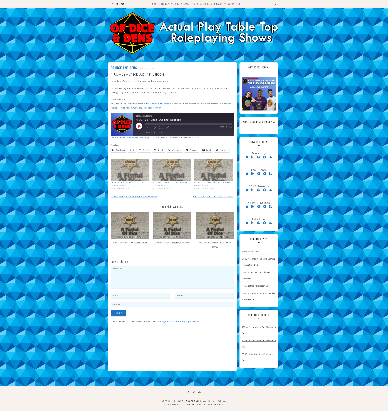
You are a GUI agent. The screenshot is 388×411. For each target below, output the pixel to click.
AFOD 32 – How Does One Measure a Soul (130, 242)
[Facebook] (188, 392)
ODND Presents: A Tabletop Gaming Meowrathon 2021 (258, 262)
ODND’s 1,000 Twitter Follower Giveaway (256, 275)
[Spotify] (259, 157)
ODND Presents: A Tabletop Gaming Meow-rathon (258, 296)
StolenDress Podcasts (210, 3)
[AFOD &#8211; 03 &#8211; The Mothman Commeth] (213, 170)
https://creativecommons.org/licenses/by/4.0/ (136, 107)
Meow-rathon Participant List (255, 286)
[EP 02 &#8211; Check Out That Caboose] (130, 170)
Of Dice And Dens (124, 67)
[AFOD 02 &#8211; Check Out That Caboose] (171, 170)
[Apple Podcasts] (248, 157)
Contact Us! (235, 3)
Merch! (175, 3)
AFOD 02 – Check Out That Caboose (169, 182)
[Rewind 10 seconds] (156, 127)
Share (162, 132)
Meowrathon (188, 3)
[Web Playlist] (265, 157)
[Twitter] (193, 392)
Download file (118, 137)
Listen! (163, 3)
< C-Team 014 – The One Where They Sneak (134, 196)
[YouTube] (199, 392)
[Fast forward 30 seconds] (169, 127)
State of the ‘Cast (250, 251)
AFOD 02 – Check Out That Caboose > (213, 196)
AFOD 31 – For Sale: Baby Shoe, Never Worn (172, 242)
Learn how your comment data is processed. (176, 321)
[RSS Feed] (270, 157)
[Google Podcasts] (253, 157)
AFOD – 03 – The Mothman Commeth (212, 182)
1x (162, 127)
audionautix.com (159, 103)
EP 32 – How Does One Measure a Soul (257, 357)
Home (154, 3)
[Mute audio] (148, 127)
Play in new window (137, 137)
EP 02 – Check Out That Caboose (127, 182)
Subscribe (150, 132)
